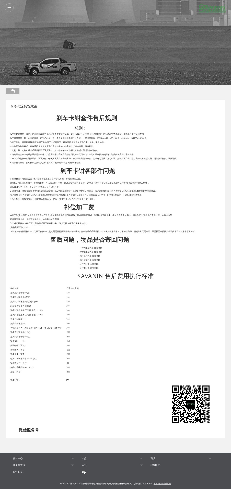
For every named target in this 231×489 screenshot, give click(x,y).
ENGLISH (18, 472)
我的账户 (155, 465)
